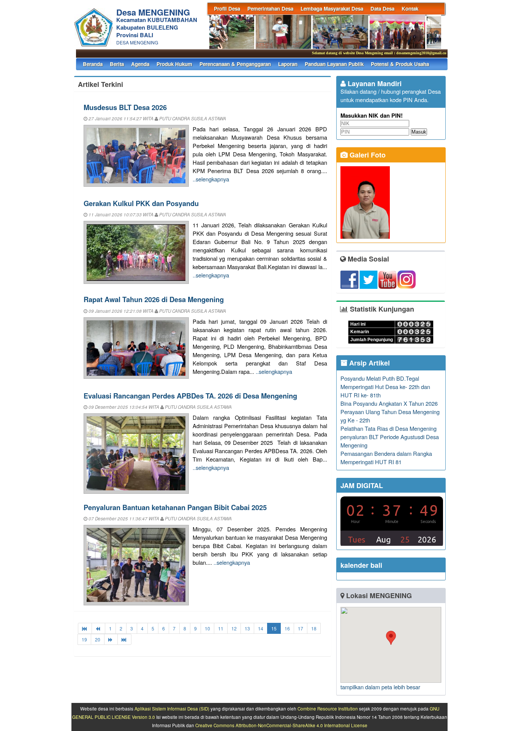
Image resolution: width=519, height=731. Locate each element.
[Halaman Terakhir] (124, 639)
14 (260, 628)
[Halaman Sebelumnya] (98, 628)
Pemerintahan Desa (270, 8)
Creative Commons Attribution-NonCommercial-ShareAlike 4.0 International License (281, 725)
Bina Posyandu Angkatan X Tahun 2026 (389, 403)
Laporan (287, 64)
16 (287, 628)
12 (234, 628)
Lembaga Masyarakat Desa (332, 8)
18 (313, 628)
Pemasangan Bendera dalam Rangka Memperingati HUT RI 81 (386, 457)
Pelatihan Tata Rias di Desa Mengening (388, 428)
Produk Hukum (174, 64)
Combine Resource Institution (327, 709)
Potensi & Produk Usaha (400, 64)
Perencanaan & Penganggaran (235, 64)
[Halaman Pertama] (85, 628)
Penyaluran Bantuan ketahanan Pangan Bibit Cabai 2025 (175, 507)
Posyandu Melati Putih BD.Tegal (379, 378)
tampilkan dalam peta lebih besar (380, 687)
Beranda (93, 64)
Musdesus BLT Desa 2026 (125, 107)
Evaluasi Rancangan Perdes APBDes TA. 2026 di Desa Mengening (190, 396)
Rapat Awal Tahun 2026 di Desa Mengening (154, 299)
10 (207, 628)
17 (300, 628)
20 (97, 639)
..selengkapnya (211, 179)
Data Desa (382, 8)
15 (274, 628)
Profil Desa (227, 8)
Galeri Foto (367, 155)
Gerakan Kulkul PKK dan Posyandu (141, 203)
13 (247, 628)
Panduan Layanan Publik (334, 64)
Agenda (140, 64)
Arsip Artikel (368, 363)
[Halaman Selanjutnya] (111, 639)
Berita (117, 64)
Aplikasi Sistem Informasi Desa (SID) (171, 709)
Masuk (418, 132)
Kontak (410, 8)
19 (84, 639)
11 (220, 628)
